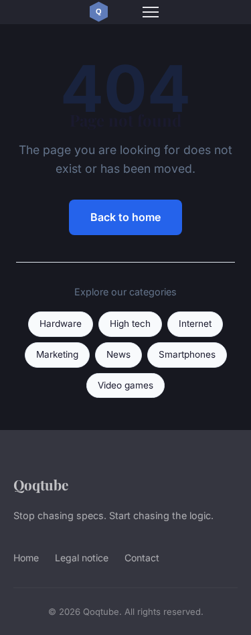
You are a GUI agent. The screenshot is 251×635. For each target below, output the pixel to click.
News (118, 354)
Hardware (60, 323)
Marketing (57, 354)
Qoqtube (40, 484)
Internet (195, 323)
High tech (130, 323)
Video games (125, 385)
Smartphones (187, 354)
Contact (141, 557)
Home (26, 557)
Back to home (125, 217)
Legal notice (81, 557)
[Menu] (150, 12)
